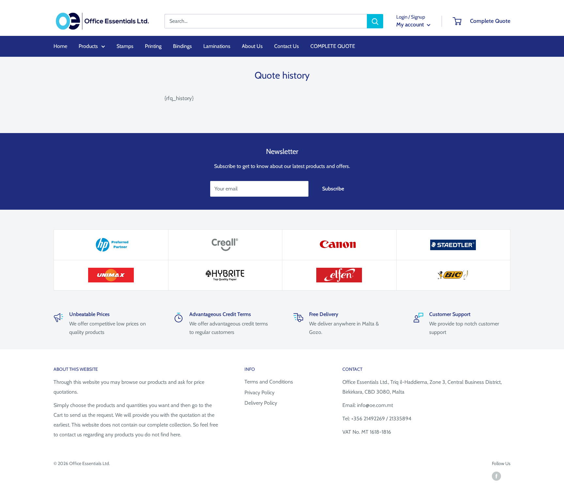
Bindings (182, 46)
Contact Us (286, 46)
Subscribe (333, 189)
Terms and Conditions (268, 382)
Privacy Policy (259, 392)
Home (60, 46)
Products (88, 46)
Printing (153, 46)
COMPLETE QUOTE (332, 46)
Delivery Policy (260, 403)
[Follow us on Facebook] (496, 476)
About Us (252, 46)
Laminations (216, 46)
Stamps (125, 46)
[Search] (375, 21)
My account (410, 24)
